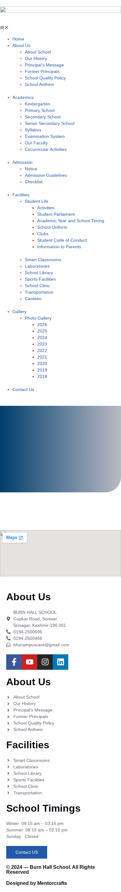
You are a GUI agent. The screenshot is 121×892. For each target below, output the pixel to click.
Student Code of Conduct (62, 240)
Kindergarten (37, 103)
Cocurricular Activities (46, 149)
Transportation (39, 292)
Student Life (36, 201)
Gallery (19, 311)
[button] (60, 28)
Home (18, 38)
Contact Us (23, 389)
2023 (42, 344)
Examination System (45, 136)
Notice (31, 168)
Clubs (42, 233)
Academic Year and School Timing (70, 220)
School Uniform (52, 227)
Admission (22, 162)
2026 (42, 324)
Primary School (40, 110)
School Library (39, 272)
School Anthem (39, 84)
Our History (36, 58)
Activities (45, 207)
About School (38, 51)
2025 (42, 331)
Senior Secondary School (49, 123)
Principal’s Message (44, 64)
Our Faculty (36, 142)
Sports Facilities (40, 279)
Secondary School (42, 116)
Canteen (33, 298)
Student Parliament (56, 214)
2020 (42, 363)
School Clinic (37, 285)
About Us (21, 45)
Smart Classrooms (43, 259)
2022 (42, 350)
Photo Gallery (38, 318)
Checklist (34, 181)
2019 (42, 369)
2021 (42, 357)
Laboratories (37, 266)
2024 (42, 337)
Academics (23, 97)
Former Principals (42, 71)
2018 (42, 376)
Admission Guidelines (46, 175)
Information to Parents (59, 246)
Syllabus (33, 129)
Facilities (20, 194)
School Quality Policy (45, 77)
